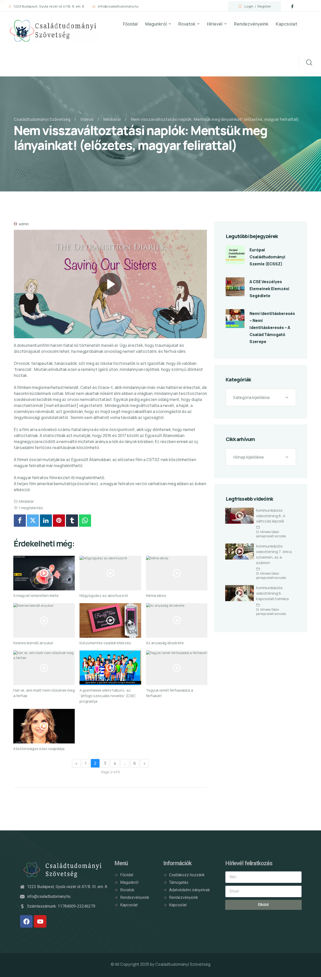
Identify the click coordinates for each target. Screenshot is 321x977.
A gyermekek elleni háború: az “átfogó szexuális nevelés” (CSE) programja (107, 696)
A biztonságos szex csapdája (38, 748)
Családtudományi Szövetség (182, 964)
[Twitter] (33, 520)
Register (264, 6)
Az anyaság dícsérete (165, 642)
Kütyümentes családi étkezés (105, 642)
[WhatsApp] (85, 520)
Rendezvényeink (251, 24)
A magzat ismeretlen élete (36, 595)
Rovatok (186, 24)
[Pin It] (59, 520)
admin (23, 224)
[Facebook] (20, 520)
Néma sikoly (156, 595)
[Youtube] (40, 921)
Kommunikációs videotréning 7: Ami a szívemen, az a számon (274, 554)
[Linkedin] (46, 520)
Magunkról (156, 24)
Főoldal (130, 24)
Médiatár (26, 501)
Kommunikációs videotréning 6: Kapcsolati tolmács (272, 593)
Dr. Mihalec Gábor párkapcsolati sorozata (271, 534)
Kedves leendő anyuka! (33, 642)
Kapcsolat (286, 24)
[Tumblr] (72, 520)
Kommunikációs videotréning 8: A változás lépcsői (270, 516)
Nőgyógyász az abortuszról (103, 595)
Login (249, 6)
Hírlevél (214, 24)
